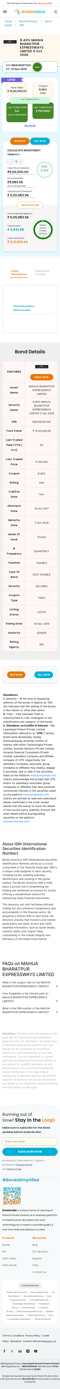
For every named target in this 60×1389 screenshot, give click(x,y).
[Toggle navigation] (5, 12)
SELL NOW (40, 141)
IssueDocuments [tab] (19, 272)
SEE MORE (30, 126)
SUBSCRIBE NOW (30, 1152)
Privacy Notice (24, 1164)
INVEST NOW (42, 377)
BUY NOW (19, 141)
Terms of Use (14, 1169)
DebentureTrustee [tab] (42, 272)
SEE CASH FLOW (30, 205)
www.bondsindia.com (43, 775)
